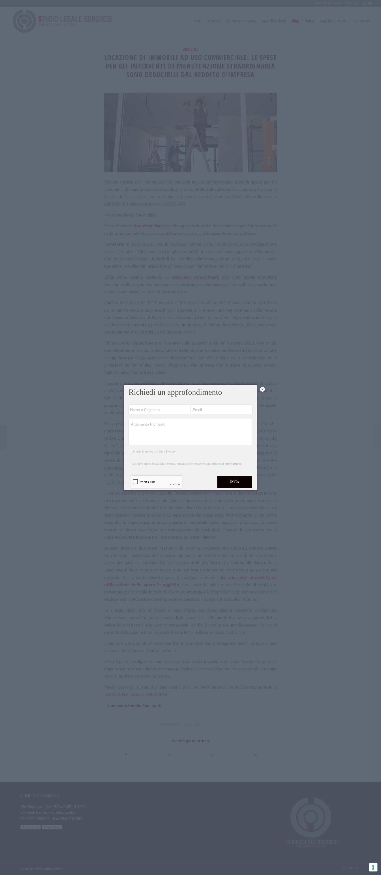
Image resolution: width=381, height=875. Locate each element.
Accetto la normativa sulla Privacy (154, 451)
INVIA (234, 481)
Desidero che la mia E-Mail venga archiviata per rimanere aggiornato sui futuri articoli (187, 463)
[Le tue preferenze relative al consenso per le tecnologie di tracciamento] (373, 867)
